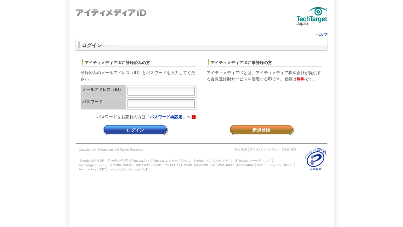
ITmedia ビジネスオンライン (213, 160)
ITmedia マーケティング (253, 160)
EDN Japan (245, 164)
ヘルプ (321, 34)
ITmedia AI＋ (140, 160)
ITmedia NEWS (118, 160)
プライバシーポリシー (265, 149)
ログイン (135, 129)
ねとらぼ (141, 169)
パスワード (92, 101)
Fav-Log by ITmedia (178, 164)
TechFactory (87, 169)
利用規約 (240, 149)
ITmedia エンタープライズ (171, 160)
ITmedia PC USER (147, 164)
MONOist (201, 164)
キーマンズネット (120, 169)
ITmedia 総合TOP (91, 160)
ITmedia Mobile (121, 164)
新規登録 (261, 129)
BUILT (288, 164)
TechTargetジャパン (93, 165)
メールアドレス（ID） (102, 89)
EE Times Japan (223, 164)
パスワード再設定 (166, 116)
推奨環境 (289, 149)
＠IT (102, 169)
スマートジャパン (268, 165)
